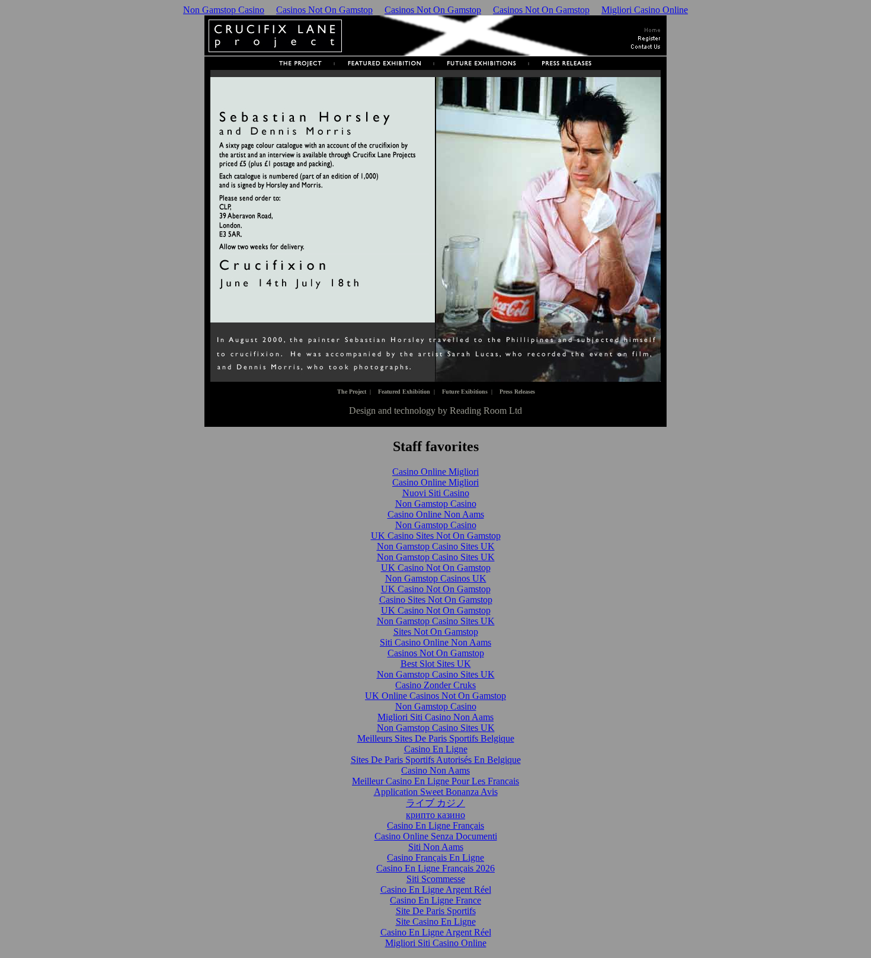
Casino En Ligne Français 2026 (435, 868)
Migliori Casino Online (644, 10)
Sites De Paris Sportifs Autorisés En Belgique (436, 760)
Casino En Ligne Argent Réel (435, 889)
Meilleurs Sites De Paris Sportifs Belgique (435, 738)
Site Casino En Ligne (436, 922)
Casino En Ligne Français (435, 825)
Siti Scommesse (435, 879)
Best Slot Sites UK (436, 664)
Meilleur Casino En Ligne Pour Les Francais (435, 781)
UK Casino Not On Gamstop (436, 568)
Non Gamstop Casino (223, 10)
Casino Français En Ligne (435, 857)
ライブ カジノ (435, 803)
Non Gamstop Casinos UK (435, 578)
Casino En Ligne (435, 749)
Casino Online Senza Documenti (435, 836)
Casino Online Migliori (435, 472)
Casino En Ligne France (435, 900)
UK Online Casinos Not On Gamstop (435, 696)
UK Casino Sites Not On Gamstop (436, 536)
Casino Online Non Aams (436, 514)
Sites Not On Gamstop (435, 632)
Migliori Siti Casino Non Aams (435, 717)
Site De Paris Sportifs (436, 911)
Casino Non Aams (435, 770)
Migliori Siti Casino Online (435, 943)
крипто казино (435, 815)
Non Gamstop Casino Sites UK (436, 546)
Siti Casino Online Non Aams (435, 642)
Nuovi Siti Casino (435, 493)
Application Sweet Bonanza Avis (436, 792)
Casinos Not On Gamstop (324, 10)
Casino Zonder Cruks (435, 685)
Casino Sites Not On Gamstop (435, 600)
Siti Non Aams (435, 847)
